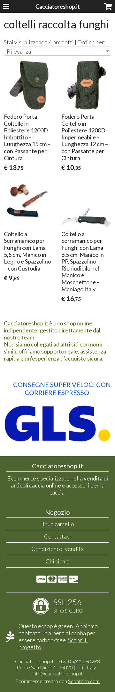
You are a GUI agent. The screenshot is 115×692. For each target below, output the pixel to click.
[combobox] (57, 51)
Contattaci (57, 536)
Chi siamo (58, 561)
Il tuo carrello (57, 523)
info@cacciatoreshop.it (58, 673)
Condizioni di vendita (57, 548)
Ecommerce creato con (57, 681)
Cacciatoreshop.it (57, 6)
